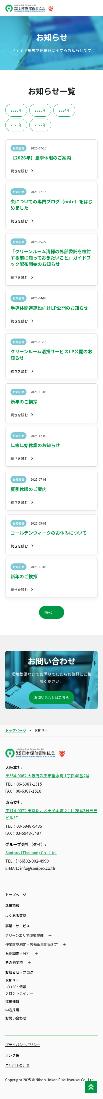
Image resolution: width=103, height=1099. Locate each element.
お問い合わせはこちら (51, 697)
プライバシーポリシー (22, 1044)
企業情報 (12, 905)
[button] (93, 8)
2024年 (64, 110)
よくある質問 (15, 915)
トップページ (15, 730)
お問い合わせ (15, 1018)
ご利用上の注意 (17, 1065)
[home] (29, 8)
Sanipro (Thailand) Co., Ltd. (31, 853)
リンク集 (12, 1055)
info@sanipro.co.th (37, 868)
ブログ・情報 (15, 986)
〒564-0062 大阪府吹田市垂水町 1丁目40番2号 (47, 776)
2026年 (16, 110)
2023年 (16, 124)
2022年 (40, 124)
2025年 (40, 110)
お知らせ (12, 980)
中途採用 (12, 1009)
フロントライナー (19, 993)
